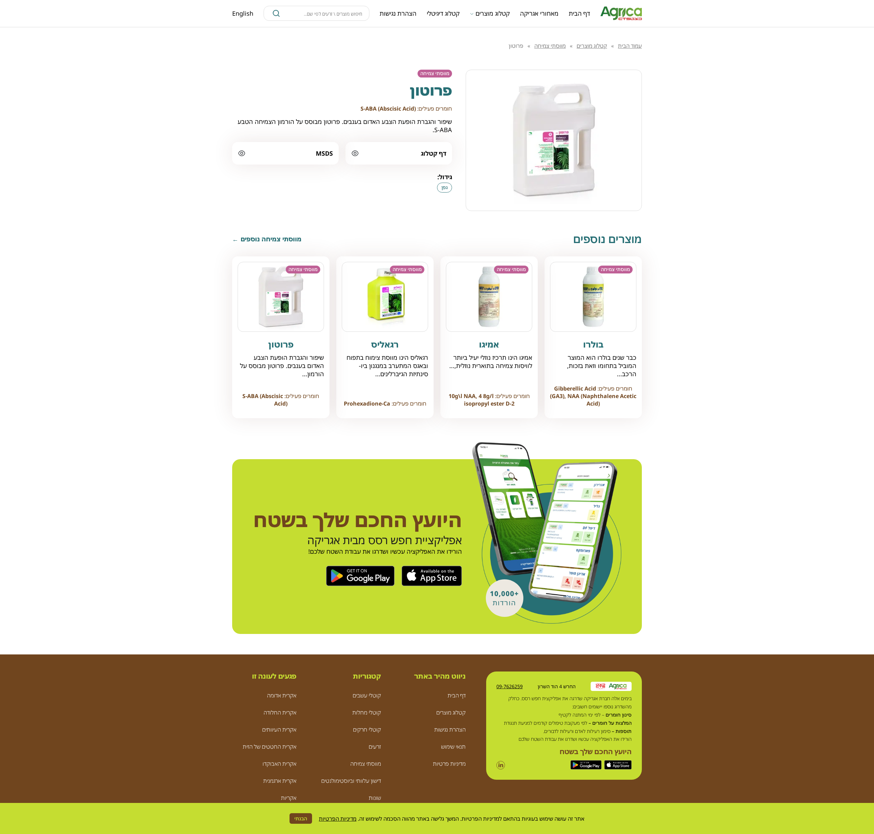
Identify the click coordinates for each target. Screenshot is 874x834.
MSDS (324, 153)
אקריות (288, 798)
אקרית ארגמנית (279, 780)
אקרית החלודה (280, 712)
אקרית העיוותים (279, 729)
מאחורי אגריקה (539, 13)
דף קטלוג (433, 153)
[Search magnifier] (276, 13)
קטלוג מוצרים (493, 13)
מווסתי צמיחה (550, 46)
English (242, 13)
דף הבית (579, 13)
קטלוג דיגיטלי (443, 13)
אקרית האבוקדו (279, 763)
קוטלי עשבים (367, 695)
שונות (375, 798)
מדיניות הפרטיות (337, 818)
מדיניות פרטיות (449, 763)
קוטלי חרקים (367, 729)
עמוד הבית (630, 46)
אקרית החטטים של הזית (269, 746)
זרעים (375, 746)
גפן (444, 187)
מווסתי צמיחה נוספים (271, 239)
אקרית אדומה (281, 695)
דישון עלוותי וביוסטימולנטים (351, 780)
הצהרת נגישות (398, 13)
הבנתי (300, 818)
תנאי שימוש (453, 746)
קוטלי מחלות (366, 712)
